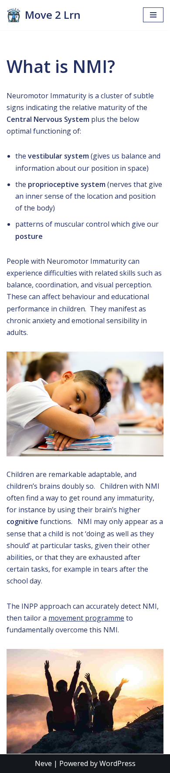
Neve (43, 763)
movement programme (86, 618)
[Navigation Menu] (153, 14)
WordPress (117, 763)
